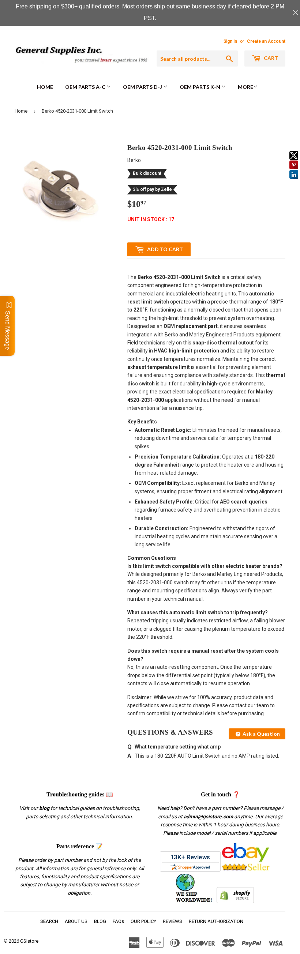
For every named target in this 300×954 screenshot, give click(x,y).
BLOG (100, 921)
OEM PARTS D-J (143, 87)
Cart (270, 58)
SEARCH (49, 921)
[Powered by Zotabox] (293, 182)
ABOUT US (76, 921)
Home (45, 87)
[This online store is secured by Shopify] (235, 901)
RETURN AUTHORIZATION (216, 921)
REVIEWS (172, 921)
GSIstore (29, 941)
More (245, 87)
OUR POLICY (143, 921)
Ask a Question (260, 734)
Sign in (230, 41)
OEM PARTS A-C (85, 87)
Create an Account (266, 41)
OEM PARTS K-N (200, 87)
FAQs (118, 921)
